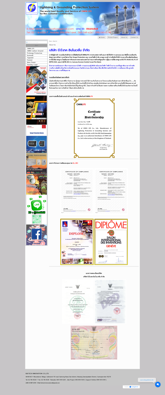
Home (50, 41)
